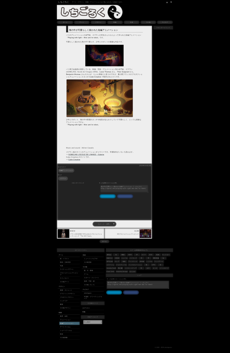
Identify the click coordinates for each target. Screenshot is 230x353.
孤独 (157, 255)
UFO (153, 265)
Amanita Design (122, 271)
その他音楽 (88, 262)
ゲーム (86, 274)
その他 (148, 22)
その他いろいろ (89, 285)
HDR (130, 255)
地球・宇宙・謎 (89, 281)
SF (137, 255)
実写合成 (110, 261)
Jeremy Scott (111, 268)
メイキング (133, 258)
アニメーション (65, 320)
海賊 (124, 261)
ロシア (117, 261)
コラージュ (110, 265)
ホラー (144, 255)
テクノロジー (64, 278)
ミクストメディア (131, 268)
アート (81, 22)
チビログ (165, 22)
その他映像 (64, 337)
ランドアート (158, 261)
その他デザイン (65, 308)
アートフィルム (65, 327)
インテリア (64, 301)
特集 (83, 312)
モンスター (166, 255)
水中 (148, 268)
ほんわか (132, 271)
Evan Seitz (110, 271)
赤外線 (142, 261)
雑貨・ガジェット (66, 290)
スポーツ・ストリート (91, 278)
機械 (122, 255)
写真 (61, 266)
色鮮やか (110, 258)
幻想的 (117, 258)
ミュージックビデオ (91, 258)
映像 (114, 22)
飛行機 (120, 268)
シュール (124, 258)
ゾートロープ (164, 268)
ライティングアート (67, 269)
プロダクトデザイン (67, 297)
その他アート (64, 282)
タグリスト (86, 308)
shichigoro (88, 293)
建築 (61, 304)
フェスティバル (121, 265)
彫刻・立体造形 (65, 262)
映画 (61, 334)
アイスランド (133, 261)
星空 (150, 255)
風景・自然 (64, 316)
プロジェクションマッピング (69, 274)
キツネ (155, 268)
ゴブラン (63, 178)
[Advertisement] (78, 201)
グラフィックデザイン (67, 293)
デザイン (98, 22)
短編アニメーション (66, 170)
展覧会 (109, 255)
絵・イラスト (64, 258)
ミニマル (149, 261)
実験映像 (156, 258)
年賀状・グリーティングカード (93, 297)
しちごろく (63, 2)
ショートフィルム (66, 330)
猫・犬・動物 (88, 270)
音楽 (131, 22)
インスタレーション (135, 265)
